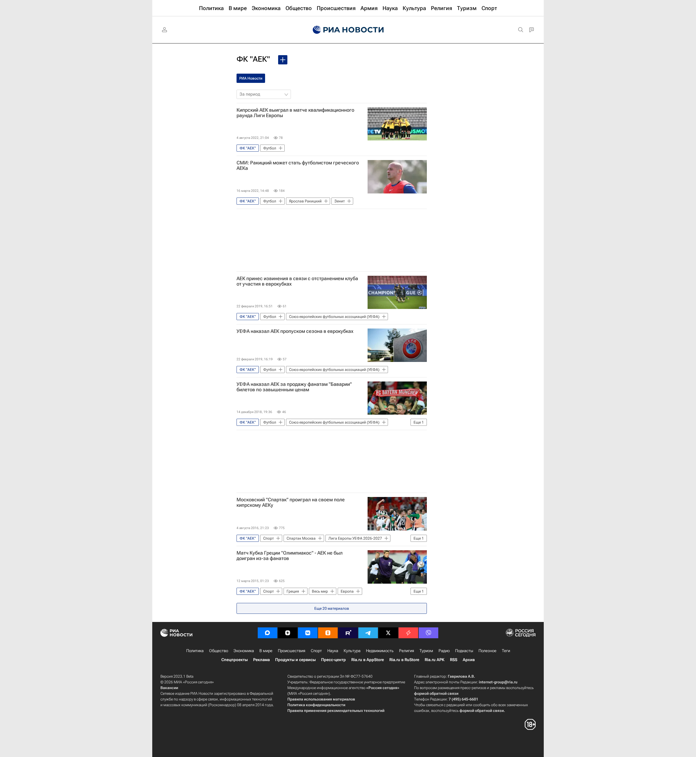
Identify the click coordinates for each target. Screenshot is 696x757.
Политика (195, 650)
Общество (218, 650)
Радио (444, 650)
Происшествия (291, 650)
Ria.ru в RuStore (404, 659)
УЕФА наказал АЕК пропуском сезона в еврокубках (295, 331)
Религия (406, 650)
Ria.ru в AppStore (367, 659)
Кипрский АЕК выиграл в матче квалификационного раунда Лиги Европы (295, 112)
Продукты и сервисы (295, 659)
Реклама (261, 659)
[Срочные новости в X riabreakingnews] (408, 632)
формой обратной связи (436, 693)
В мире (265, 650)
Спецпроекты (234, 659)
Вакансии (169, 688)
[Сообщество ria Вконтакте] (308, 632)
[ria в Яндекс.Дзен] (287, 632)
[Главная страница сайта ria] (348, 29)
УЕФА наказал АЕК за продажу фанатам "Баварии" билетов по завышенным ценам (294, 386)
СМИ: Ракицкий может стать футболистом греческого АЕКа (298, 165)
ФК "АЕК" (253, 59)
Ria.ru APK (435, 659)
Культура (352, 650)
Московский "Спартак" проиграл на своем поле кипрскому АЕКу (291, 502)
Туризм (426, 650)
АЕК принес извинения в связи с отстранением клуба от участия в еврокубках (297, 281)
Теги (506, 650)
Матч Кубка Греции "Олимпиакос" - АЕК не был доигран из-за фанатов (290, 555)
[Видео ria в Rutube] (348, 632)
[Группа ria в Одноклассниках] (328, 632)
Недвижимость (380, 650)
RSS (453, 659)
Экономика (244, 650)
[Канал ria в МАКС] (267, 632)
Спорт (316, 650)
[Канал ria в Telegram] (368, 632)
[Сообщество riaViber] (428, 632)
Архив (469, 659)
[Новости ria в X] (388, 632)
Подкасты (464, 650)
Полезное (487, 650)
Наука (332, 650)
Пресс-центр (333, 659)
